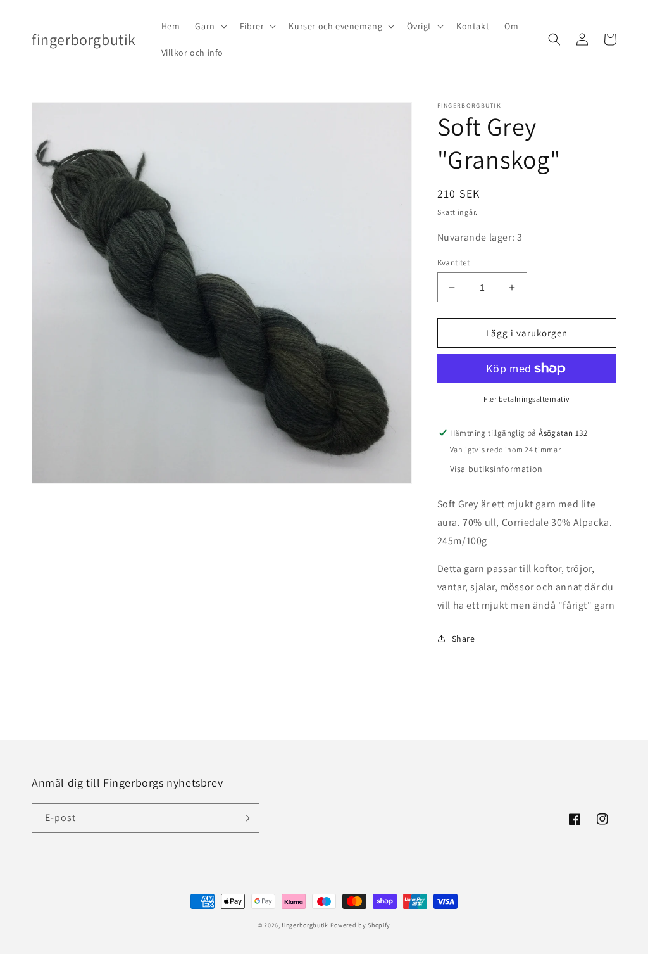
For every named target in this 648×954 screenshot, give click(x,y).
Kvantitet (453, 262)
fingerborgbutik (305, 925)
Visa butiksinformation (496, 468)
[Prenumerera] (245, 818)
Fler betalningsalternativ (526, 399)
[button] (209, 26)
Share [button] (463, 638)
